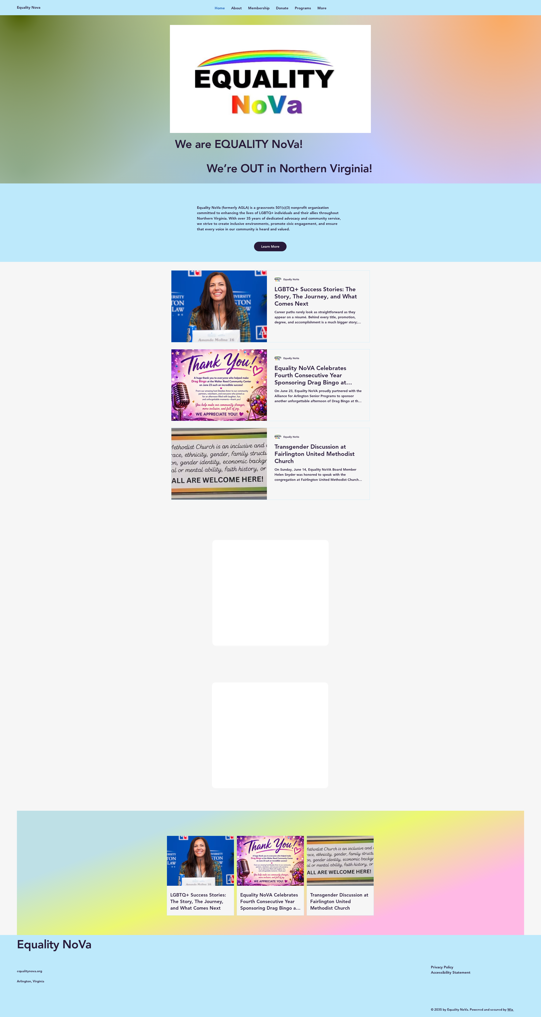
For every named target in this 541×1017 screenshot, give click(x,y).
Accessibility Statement (450, 972)
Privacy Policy (442, 967)
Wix (510, 1009)
